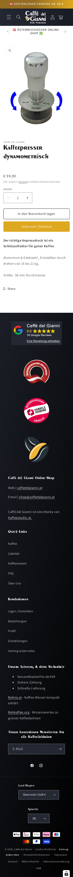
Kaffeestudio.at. (20, 517)
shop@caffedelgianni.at (37, 497)
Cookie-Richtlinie (45, 849)
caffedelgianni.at (29, 488)
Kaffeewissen (17, 563)
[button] (9, 17)
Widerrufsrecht (30, 861)
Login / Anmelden (20, 611)
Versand (22, 181)
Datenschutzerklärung (56, 861)
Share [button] (12, 289)
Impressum (60, 854)
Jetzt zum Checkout (36, 226)
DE (34, 818)
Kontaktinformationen (37, 854)
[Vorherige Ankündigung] (7, 31)
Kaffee (12, 543)
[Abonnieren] (60, 749)
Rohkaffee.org (18, 712)
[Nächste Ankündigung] (65, 31)
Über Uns (14, 583)
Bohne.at (15, 697)
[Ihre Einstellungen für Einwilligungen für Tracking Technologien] (66, 873)
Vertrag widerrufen (21, 651)
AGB (38, 868)
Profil (12, 631)
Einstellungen (18, 641)
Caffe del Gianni (23, 849)
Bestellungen (17, 621)
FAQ (11, 573)
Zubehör (14, 553)
